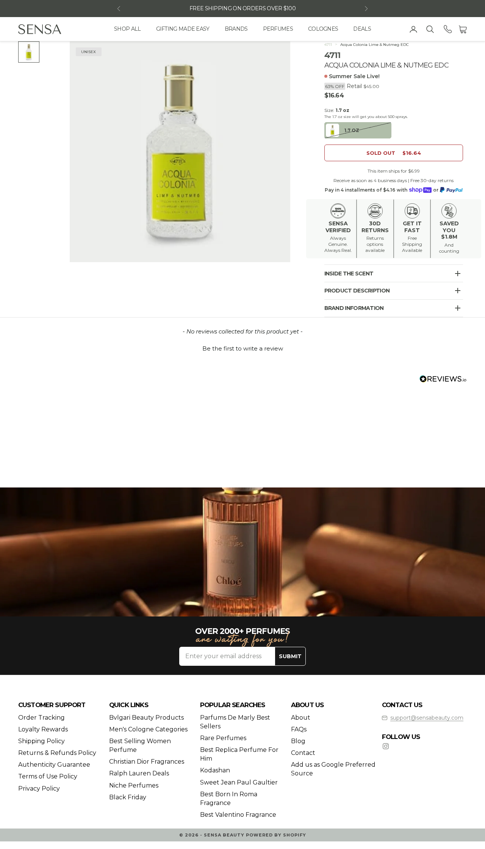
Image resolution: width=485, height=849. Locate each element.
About (300, 717)
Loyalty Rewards (43, 729)
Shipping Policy (41, 741)
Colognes (323, 28)
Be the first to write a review (242, 348)
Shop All (127, 28)
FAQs (299, 729)
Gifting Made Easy (183, 28)
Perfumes (278, 28)
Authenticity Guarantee (54, 764)
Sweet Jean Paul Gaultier (239, 782)
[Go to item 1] (28, 52)
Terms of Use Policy (47, 776)
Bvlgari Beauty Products (146, 717)
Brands (236, 28)
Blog (298, 741)
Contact (303, 752)
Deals (362, 28)
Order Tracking (41, 717)
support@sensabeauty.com (426, 717)
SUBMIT (290, 656)
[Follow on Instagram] (386, 746)
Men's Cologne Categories (148, 729)
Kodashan (215, 770)
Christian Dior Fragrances (146, 761)
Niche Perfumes (133, 785)
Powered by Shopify (276, 835)
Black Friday (127, 797)
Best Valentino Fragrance (238, 814)
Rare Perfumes (223, 738)
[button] (242, 347)
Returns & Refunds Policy (57, 752)
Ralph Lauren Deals (139, 773)
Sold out (393, 153)
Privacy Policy (39, 788)
